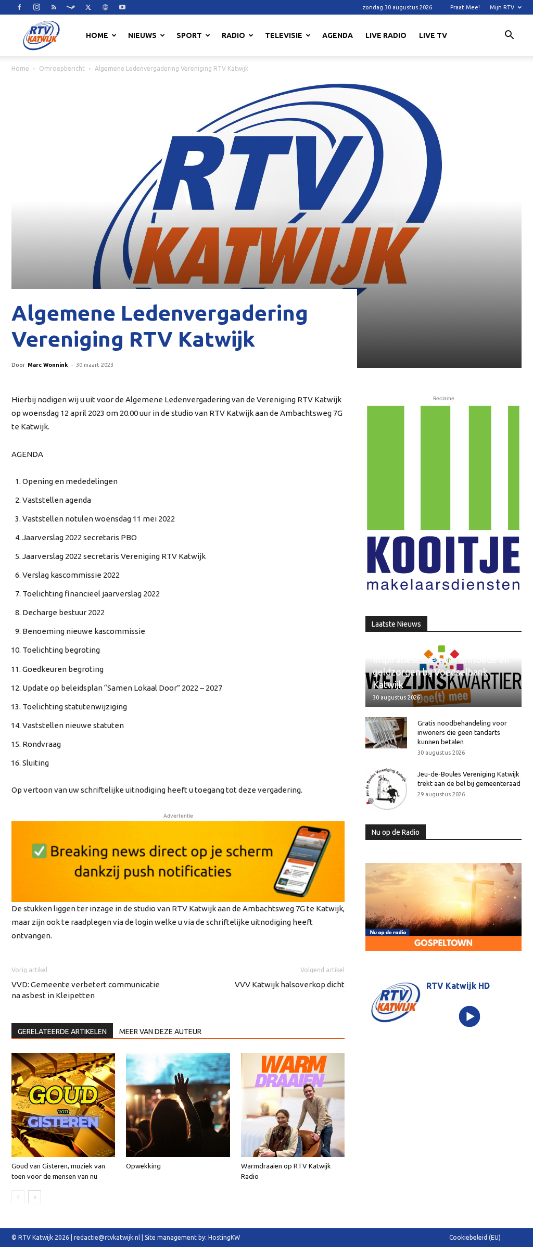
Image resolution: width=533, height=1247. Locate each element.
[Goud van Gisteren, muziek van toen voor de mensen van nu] (63, 1104)
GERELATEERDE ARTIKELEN (62, 1031)
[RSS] (53, 7)
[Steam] (71, 7)
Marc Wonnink (48, 365)
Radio (233, 35)
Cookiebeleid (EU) (475, 1237)
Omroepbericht (62, 68)
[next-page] (34, 1196)
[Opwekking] (178, 1104)
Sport (189, 35)
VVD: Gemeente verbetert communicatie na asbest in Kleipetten (85, 990)
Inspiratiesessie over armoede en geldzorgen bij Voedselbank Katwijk (441, 672)
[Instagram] (36, 7)
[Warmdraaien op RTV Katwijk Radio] (293, 1104)
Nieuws (142, 35)
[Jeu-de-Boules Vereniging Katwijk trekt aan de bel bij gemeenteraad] (386, 789)
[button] (509, 36)
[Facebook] (19, 7)
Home (97, 35)
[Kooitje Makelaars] (443, 498)
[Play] (469, 1016)
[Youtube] (122, 7)
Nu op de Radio (396, 832)
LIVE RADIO (386, 35)
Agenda (337, 35)
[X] (88, 7)
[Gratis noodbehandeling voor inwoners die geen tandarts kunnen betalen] (386, 732)
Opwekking (143, 1165)
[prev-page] (17, 1196)
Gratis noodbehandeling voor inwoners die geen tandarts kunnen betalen (462, 732)
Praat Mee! (465, 7)
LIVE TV (433, 35)
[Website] (105, 7)
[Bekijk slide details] (178, 861)
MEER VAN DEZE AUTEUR (160, 1031)
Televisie (283, 35)
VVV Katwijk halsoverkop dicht (290, 984)
